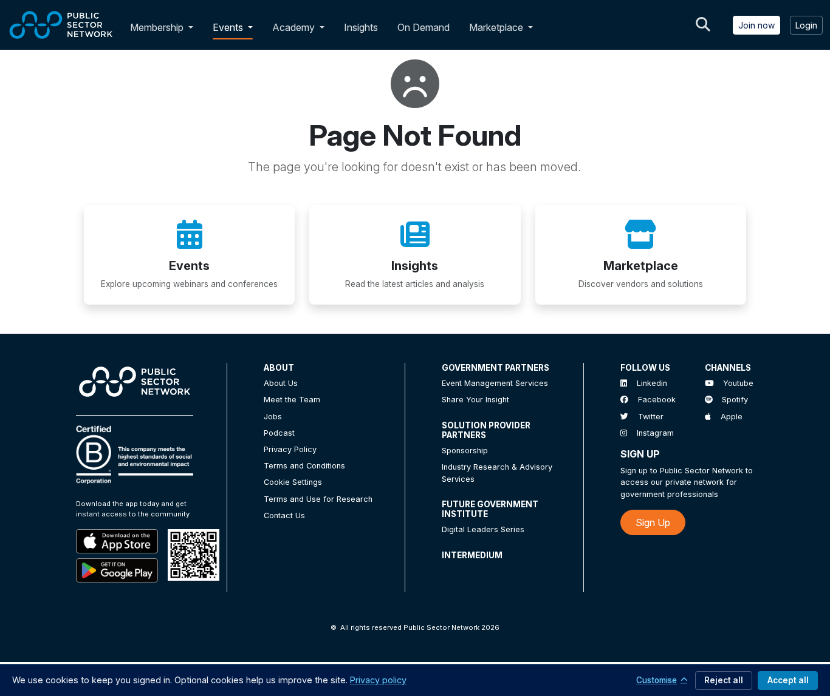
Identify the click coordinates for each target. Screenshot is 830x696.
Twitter (651, 416)
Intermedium (472, 555)
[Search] (703, 25)
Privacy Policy (290, 449)
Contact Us (284, 515)
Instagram (655, 433)
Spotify (735, 399)
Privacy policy (378, 680)
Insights (361, 27)
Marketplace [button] (497, 27)
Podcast (279, 433)
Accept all (788, 680)
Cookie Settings (293, 482)
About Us (281, 383)
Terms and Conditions (304, 465)
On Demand (423, 27)
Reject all (723, 680)
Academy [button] (294, 27)
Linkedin (652, 383)
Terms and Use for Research (318, 499)
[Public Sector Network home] (61, 25)
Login (806, 25)
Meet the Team (292, 399)
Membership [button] (156, 27)
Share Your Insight (475, 399)
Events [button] (229, 27)
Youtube (738, 383)
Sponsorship (465, 450)
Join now (756, 25)
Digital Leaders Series (483, 529)
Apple (732, 416)
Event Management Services (495, 383)
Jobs (273, 416)
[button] (193, 27)
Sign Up (653, 522)
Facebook (657, 399)
